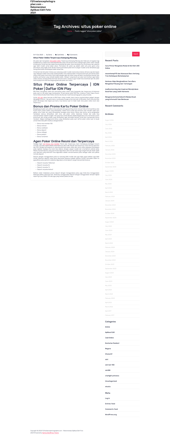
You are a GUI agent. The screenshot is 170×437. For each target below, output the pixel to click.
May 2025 (108, 184)
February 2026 (110, 146)
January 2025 (109, 201)
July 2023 (108, 277)
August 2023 (109, 273)
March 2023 (109, 294)
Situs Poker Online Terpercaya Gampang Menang (55, 58)
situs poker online (55, 61)
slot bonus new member (51, 144)
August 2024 (109, 222)
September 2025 (110, 167)
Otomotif (108, 354)
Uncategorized (111, 381)
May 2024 (108, 235)
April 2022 (108, 302)
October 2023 (109, 264)
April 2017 (108, 311)
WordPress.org (111, 415)
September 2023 (110, 268)
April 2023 (108, 290)
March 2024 (109, 243)
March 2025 (109, 192)
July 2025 (108, 175)
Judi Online (60, 55)
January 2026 (109, 150)
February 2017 (109, 315)
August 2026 (109, 120)
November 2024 (110, 209)
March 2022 (109, 307)
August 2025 (109, 171)
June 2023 (108, 281)
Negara (108, 349)
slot (106, 359)
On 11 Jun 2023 (38, 55)
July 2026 (108, 124)
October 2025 (109, 162)
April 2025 (108, 188)
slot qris (40, 97)
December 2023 (110, 256)
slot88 (107, 370)
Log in (107, 398)
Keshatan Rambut (112, 343)
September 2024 (110, 218)
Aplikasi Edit (110, 332)
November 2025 (110, 158)
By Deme (49, 55)
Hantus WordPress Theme (50, 433)
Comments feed (111, 409)
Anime (107, 327)
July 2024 (108, 226)
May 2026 (108, 133)
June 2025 (108, 179)
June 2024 (108, 230)
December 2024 (110, 205)
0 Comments (73, 55)
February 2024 (110, 247)
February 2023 (110, 298)
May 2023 (108, 285)
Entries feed (110, 404)
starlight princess (112, 376)
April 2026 (108, 137)
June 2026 (108, 129)
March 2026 (109, 141)
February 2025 (110, 196)
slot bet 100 (109, 365)
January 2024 (109, 252)
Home (69, 31)
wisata (107, 387)
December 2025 (110, 154)
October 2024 (109, 213)
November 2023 (110, 260)
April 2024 (108, 239)
